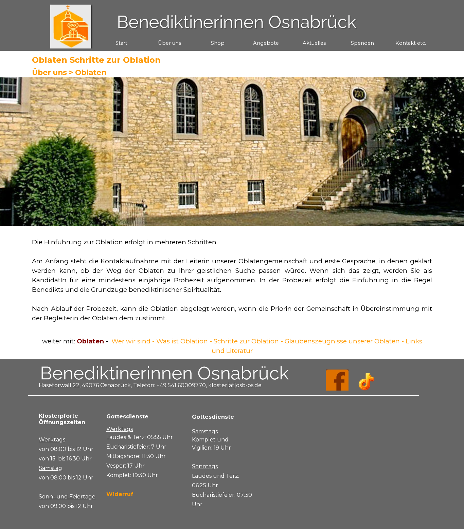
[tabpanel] (232, 280)
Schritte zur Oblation (247, 341)
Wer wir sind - (133, 341)
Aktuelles (314, 43)
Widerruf (119, 494)
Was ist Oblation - (185, 341)
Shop (218, 43)
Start (121, 43)
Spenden (362, 43)
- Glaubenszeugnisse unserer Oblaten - (342, 341)
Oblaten (90, 72)
